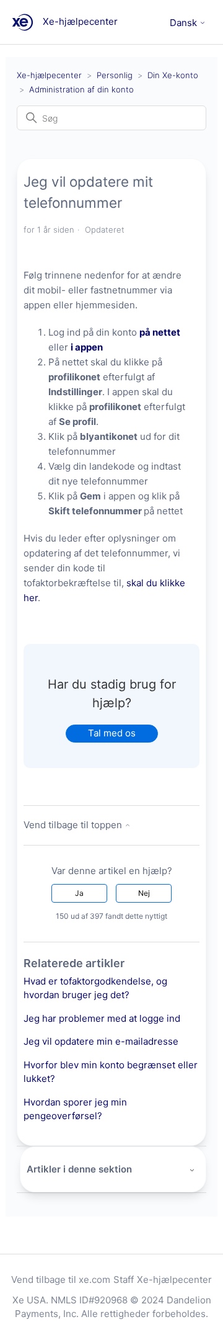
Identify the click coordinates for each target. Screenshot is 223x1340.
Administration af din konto (81, 89)
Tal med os (112, 733)
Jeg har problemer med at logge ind (102, 1018)
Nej (144, 893)
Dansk (184, 22)
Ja (79, 893)
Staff (123, 1279)
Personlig (115, 75)
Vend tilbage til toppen (74, 825)
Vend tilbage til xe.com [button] (60, 1279)
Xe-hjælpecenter (49, 75)
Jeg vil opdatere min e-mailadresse (101, 1041)
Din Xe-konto (172, 75)
